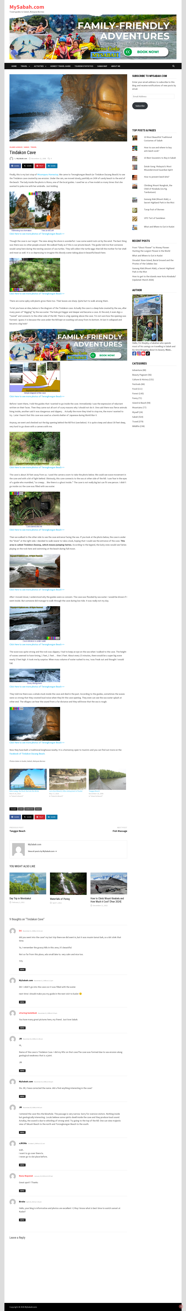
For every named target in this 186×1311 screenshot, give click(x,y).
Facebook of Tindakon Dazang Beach (27, 753)
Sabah (26, 147)
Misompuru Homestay (47, 174)
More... (169, 349)
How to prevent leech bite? (156, 176)
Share (16, 166)
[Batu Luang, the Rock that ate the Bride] (28, 779)
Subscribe (140, 105)
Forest (135, 393)
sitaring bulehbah (28, 1012)
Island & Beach (15, 147)
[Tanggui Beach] (107, 779)
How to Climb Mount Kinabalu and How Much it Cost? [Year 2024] (107, 900)
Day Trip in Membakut (20, 898)
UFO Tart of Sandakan (154, 218)
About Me (115, 66)
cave (21, 809)
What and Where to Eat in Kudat (159, 226)
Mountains (137, 407)
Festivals (136, 384)
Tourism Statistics (84, 66)
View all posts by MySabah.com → (42, 851)
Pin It (41, 166)
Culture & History (140, 379)
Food (134, 388)
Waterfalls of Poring (60, 898)
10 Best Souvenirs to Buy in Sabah (160, 157)
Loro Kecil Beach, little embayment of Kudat (65, 791)
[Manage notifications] (181, 1306)
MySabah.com (26, 6)
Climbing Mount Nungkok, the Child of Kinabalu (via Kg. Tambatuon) (158, 189)
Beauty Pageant (139, 374)
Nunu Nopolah (26, 1175)
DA (20, 930)
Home (14, 66)
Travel (24, 66)
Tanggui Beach (94, 791)
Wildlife (135, 426)
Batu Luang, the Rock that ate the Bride (24, 791)
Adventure (137, 370)
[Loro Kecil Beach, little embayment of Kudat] (67, 779)
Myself (135, 412)
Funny (135, 398)
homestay (29, 809)
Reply (22, 969)
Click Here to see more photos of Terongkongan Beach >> (36, 233)
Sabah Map (102, 66)
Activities (39, 66)
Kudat (38, 809)
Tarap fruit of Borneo (154, 209)
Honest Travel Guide (60, 66)
